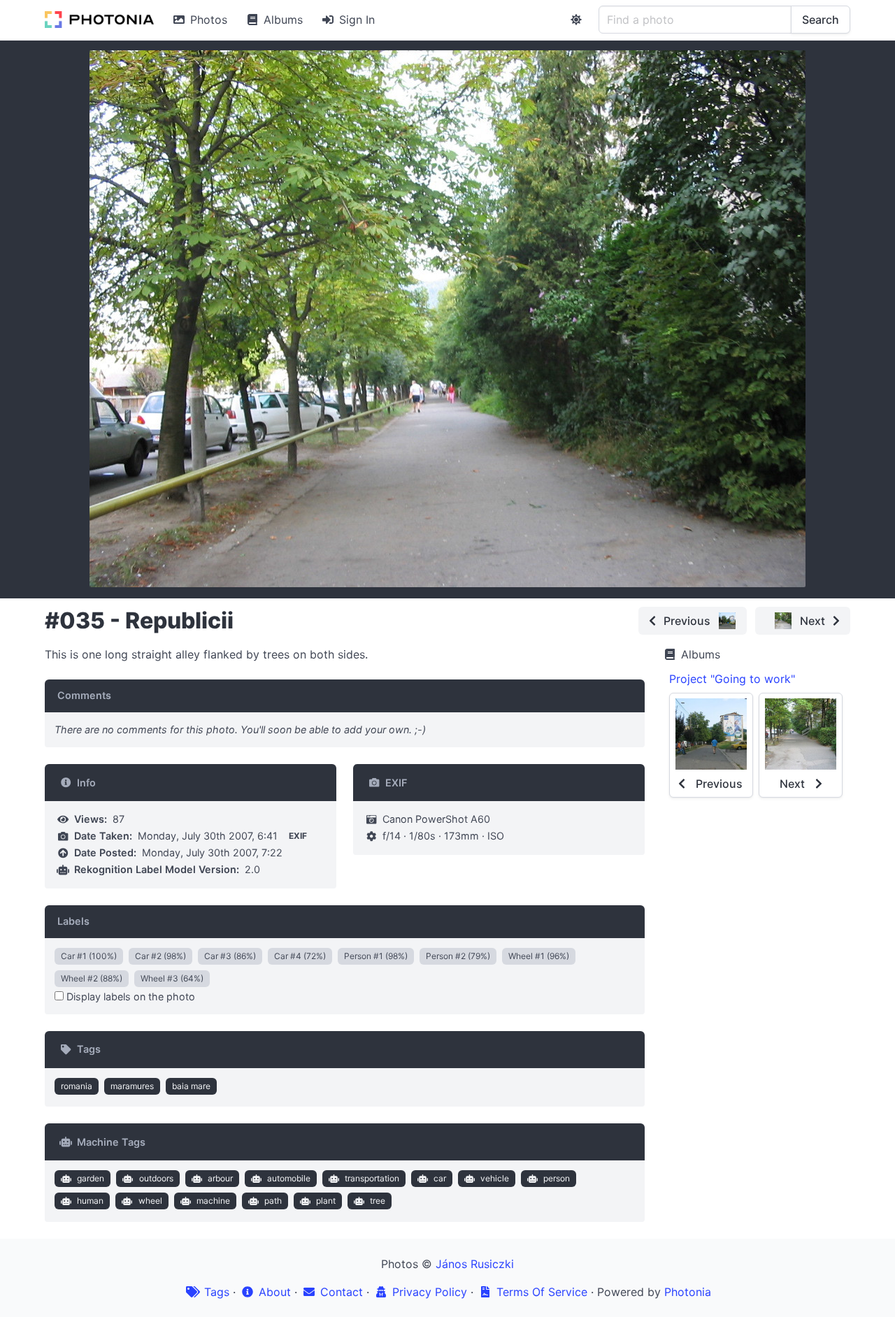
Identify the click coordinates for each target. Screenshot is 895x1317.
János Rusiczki (475, 1264)
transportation (372, 1178)
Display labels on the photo (129, 996)
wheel (150, 1200)
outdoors (156, 1178)
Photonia (687, 1292)
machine (213, 1200)
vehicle (494, 1178)
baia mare (191, 1086)
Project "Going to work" (732, 679)
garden (90, 1178)
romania (76, 1086)
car (440, 1178)
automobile (288, 1178)
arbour (220, 1178)
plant (326, 1200)
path (273, 1200)
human (90, 1200)
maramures (132, 1086)
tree (377, 1200)
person (556, 1178)
